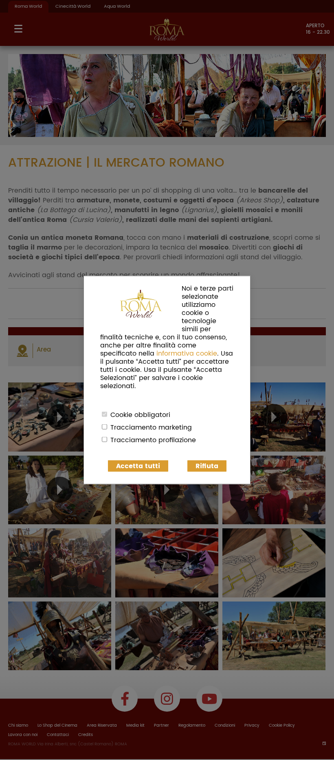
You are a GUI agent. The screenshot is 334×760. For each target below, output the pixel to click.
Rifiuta (207, 466)
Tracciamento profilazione (153, 440)
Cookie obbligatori (140, 415)
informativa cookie (186, 353)
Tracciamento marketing (151, 427)
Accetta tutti (138, 466)
